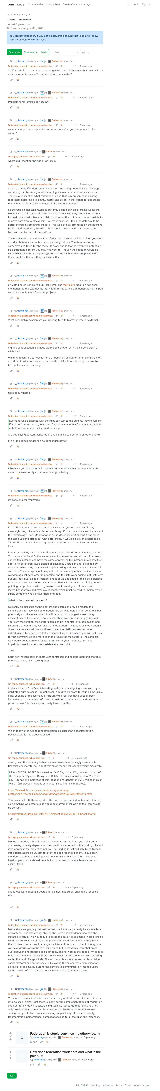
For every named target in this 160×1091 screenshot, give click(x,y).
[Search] (129, 4)
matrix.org (69, 284)
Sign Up (146, 4)
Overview (14, 52)
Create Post (53, 4)
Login (136, 4)
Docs (119, 1085)
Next (12, 1075)
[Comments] (22, 1038)
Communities (35, 4)
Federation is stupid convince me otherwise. (30, 66)
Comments (30, 52)
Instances (108, 1085)
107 (35, 1042)
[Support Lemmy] (88, 4)
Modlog (95, 1085)
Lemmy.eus (16, 4)
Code (128, 1085)
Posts (44, 52)
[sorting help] (83, 52)
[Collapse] (10, 61)
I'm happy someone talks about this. (26, 156)
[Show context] (56, 66)
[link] (61, 66)
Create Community (73, 4)
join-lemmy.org (142, 1085)
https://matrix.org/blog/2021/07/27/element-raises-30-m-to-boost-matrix (52, 813)
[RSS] (88, 52)
